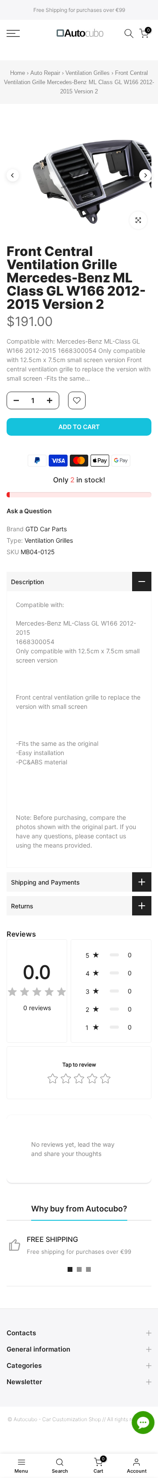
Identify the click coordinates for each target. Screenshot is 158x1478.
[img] (37, 993)
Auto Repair (45, 73)
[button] (111, 955)
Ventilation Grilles (87, 73)
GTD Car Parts (46, 529)
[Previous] (13, 175)
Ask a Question (29, 511)
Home (17, 73)
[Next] (145, 175)
